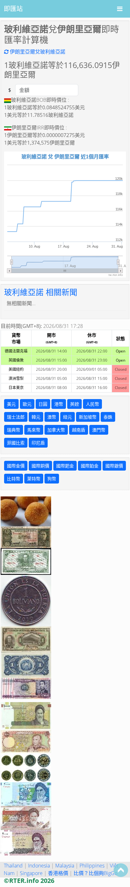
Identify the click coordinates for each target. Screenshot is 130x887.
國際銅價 (40, 466)
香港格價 (58, 873)
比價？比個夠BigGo (95, 873)
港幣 (58, 404)
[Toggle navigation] (119, 8)
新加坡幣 (88, 417)
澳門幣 (98, 430)
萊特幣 (33, 479)
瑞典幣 (13, 430)
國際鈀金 (65, 466)
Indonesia (39, 865)
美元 (11, 404)
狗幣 (51, 479)
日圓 (42, 404)
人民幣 (92, 404)
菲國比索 (16, 443)
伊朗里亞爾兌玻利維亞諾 (37, 51)
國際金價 (16, 466)
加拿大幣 (56, 430)
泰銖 (107, 417)
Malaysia (64, 865)
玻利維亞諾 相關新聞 (40, 292)
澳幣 (51, 417)
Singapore (31, 873)
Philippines (92, 865)
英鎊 (74, 404)
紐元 (67, 417)
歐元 (27, 404)
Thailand (13, 865)
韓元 (36, 417)
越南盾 (78, 430)
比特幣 (13, 479)
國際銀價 (114, 466)
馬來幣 (33, 430)
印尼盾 (38, 443)
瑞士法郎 (16, 417)
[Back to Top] (120, 870)
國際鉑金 (89, 466)
